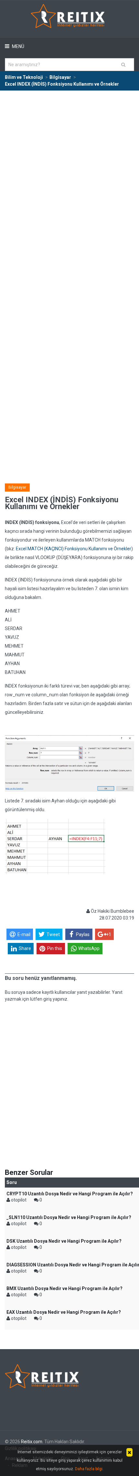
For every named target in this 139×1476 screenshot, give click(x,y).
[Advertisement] (69, 164)
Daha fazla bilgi (88, 1469)
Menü (17, 46)
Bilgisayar (17, 487)
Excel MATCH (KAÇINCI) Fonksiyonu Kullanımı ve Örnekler (73, 548)
